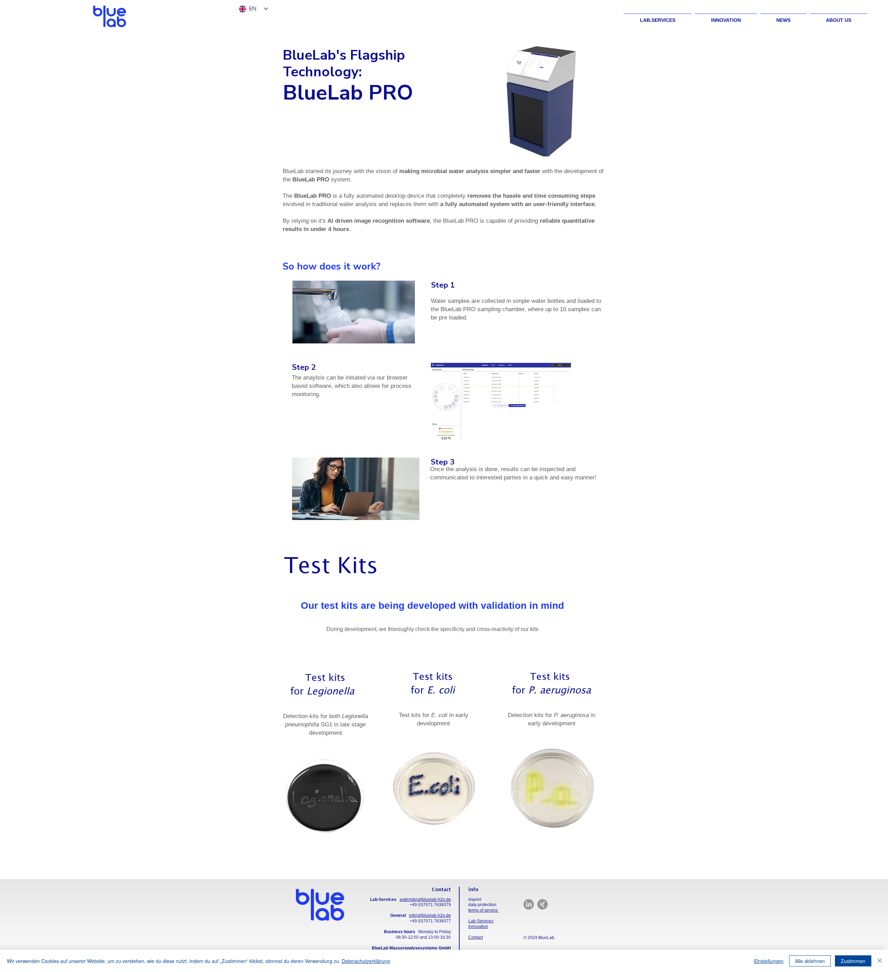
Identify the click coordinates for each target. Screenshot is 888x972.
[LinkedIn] (528, 904)
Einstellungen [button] (769, 960)
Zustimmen (853, 960)
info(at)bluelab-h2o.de (430, 915)
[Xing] (542, 904)
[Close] (880, 960)
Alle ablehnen (810, 960)
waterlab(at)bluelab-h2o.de (425, 899)
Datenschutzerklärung (366, 960)
